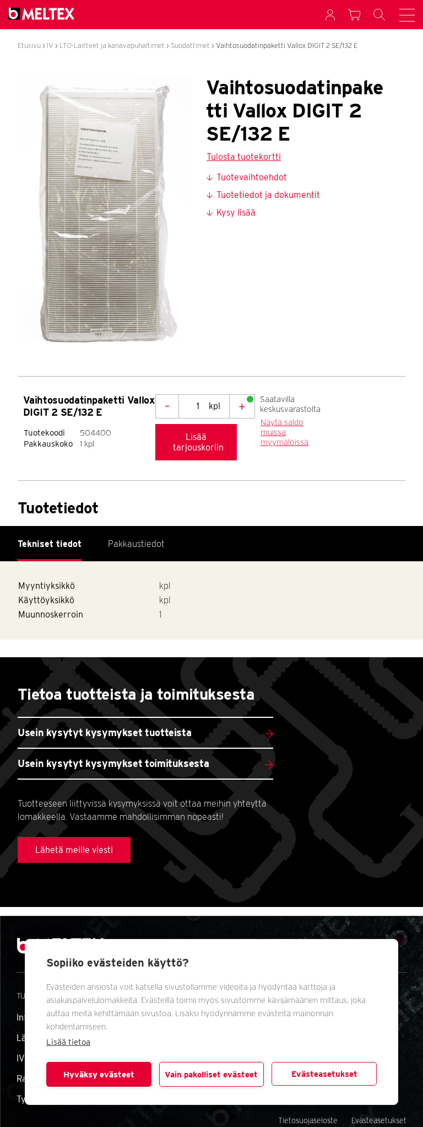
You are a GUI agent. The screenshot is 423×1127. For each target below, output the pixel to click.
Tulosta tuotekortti (244, 157)
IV (50, 45)
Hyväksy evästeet (98, 1075)
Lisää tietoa (68, 1042)
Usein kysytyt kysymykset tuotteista (104, 732)
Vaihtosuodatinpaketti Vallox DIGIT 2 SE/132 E (286, 45)
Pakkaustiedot (136, 544)
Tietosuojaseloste (308, 1120)
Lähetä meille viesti (74, 850)
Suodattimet (190, 45)
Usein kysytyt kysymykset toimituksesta (113, 763)
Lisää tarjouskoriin (198, 442)
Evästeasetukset (324, 1074)
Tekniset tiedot (50, 544)
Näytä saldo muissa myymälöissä (284, 432)
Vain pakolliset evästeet (211, 1075)
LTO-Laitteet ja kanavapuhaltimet (112, 45)
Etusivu (29, 45)
